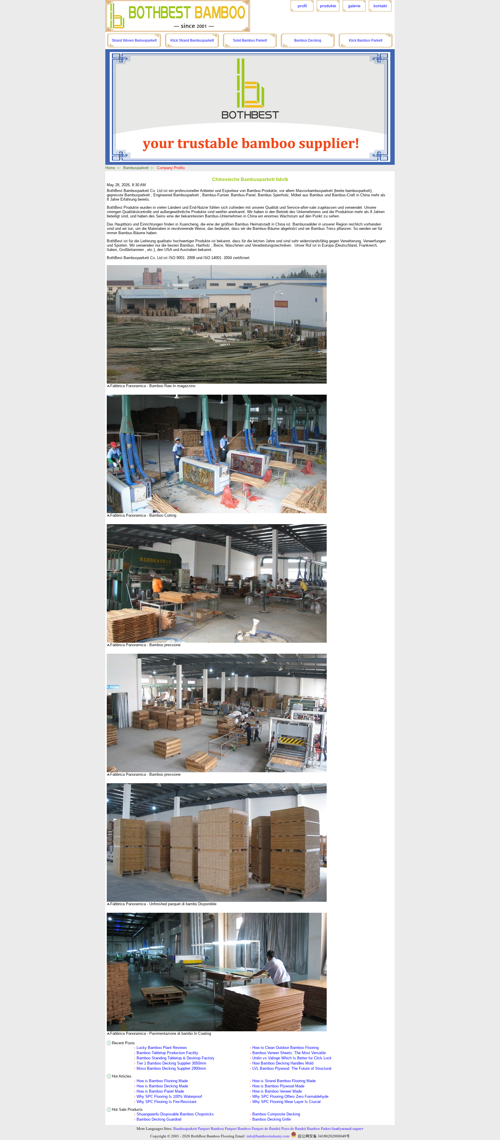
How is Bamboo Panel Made (160, 1091)
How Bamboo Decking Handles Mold (282, 1063)
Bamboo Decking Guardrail (159, 1119)
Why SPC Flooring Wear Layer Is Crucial (286, 1102)
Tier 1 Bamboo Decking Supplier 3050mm (171, 1063)
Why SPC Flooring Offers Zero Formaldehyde (290, 1096)
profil (302, 5)
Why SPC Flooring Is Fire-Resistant (166, 1102)
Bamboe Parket (319, 1128)
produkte (328, 5)
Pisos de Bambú (293, 1128)
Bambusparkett (136, 168)
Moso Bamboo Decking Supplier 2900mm (171, 1068)
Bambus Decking (307, 40)
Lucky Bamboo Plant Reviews (162, 1047)
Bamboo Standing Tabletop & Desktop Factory (175, 1058)
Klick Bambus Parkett (365, 40)
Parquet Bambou (211, 1128)
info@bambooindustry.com (268, 1136)
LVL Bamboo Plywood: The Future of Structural (291, 1068)
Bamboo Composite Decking (276, 1114)
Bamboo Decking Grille (271, 1119)
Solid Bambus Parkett (250, 40)
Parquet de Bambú (266, 1128)
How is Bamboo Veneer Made (277, 1091)
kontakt (380, 5)
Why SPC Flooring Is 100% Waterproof (169, 1096)
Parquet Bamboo (238, 1128)
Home (110, 168)
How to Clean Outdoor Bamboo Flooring (285, 1047)
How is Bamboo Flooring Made (162, 1081)
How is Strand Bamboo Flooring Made (284, 1081)
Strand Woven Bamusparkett (134, 40)
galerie (354, 5)
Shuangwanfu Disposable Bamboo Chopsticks (175, 1114)
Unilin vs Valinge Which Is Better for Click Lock (292, 1058)
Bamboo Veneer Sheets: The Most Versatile (289, 1053)
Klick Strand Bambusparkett (192, 40)
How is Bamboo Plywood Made (278, 1086)
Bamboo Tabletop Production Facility (167, 1053)
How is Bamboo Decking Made (162, 1086)
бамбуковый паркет (347, 1128)
